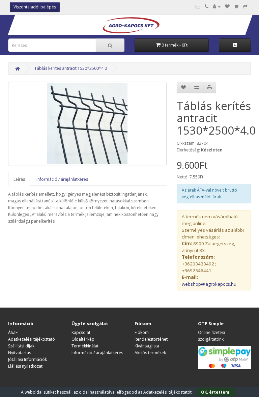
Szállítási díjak (21, 346)
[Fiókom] (217, 6)
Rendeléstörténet (151, 339)
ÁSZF (13, 332)
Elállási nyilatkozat (25, 366)
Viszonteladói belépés (34, 7)
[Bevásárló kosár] (236, 6)
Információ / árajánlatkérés (62, 179)
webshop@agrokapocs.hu (209, 284)
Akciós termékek (150, 353)
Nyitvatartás (19, 353)
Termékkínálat (84, 346)
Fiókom (142, 332)
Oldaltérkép (82, 339)
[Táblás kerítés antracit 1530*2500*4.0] (87, 124)
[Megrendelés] (245, 6)
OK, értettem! (216, 392)
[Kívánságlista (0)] (227, 6)
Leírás (19, 179)
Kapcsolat (80, 332)
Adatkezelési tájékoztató (31, 339)
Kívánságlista (147, 346)
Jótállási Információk (27, 359)
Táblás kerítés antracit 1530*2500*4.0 (70, 68)
